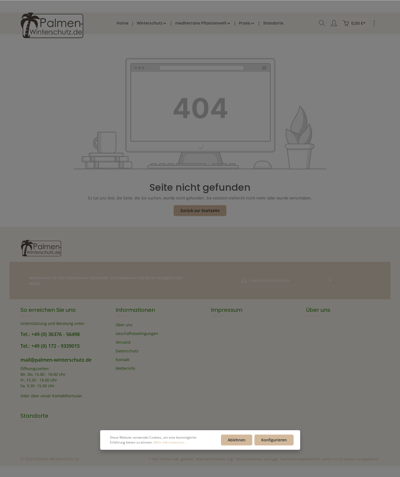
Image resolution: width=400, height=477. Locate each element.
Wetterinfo (125, 368)
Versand (123, 342)
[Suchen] (321, 23)
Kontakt (123, 359)
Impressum (226, 310)
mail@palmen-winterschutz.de (55, 359)
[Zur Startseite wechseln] (52, 25)
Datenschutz (127, 350)
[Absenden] (330, 280)
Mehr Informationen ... (170, 442)
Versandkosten (249, 458)
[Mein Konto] (333, 23)
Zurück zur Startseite (200, 210)
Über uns (124, 324)
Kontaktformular (67, 395)
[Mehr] (374, 23)
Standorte (34, 416)
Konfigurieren (274, 439)
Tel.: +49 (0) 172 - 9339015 (50, 346)
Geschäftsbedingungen (137, 333)
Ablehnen (236, 439)
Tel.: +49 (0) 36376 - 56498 (50, 334)
